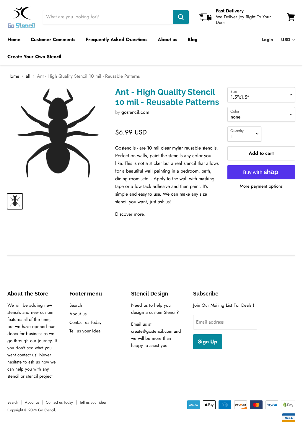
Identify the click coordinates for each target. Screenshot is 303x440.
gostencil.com (135, 112)
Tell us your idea (84, 331)
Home (13, 39)
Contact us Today (85, 322)
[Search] (181, 17)
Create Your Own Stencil (34, 56)
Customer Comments (53, 39)
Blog (193, 39)
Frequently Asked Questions (116, 39)
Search (75, 305)
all (28, 76)
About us (167, 39)
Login (267, 39)
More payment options (261, 186)
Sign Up (207, 341)
